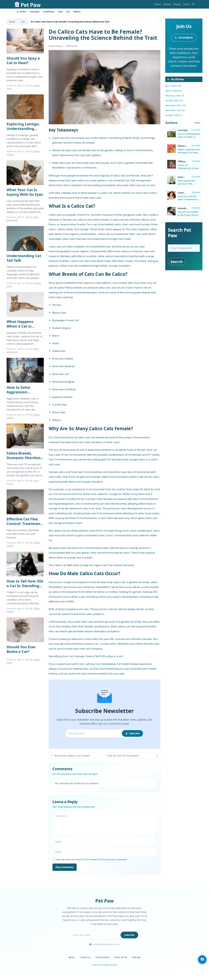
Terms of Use (120, 957)
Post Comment (65, 867)
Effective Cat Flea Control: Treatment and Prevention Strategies (24, 525)
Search (176, 261)
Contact (167, 4)
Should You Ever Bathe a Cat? (21, 649)
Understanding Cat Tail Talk (24, 258)
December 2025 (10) (175, 105)
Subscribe (134, 733)
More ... (198, 122)
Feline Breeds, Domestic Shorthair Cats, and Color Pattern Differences (24, 460)
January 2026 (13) (174, 100)
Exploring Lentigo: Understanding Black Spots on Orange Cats (23, 130)
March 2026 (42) (173, 90)
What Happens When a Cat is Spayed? (20, 326)
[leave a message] (202, 959)
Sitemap (136, 957)
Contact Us (85, 957)
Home (23, 11)
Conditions (48, 11)
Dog (60, 11)
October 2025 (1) (173, 115)
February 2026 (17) (174, 95)
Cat (68, 11)
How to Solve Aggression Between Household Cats (25, 394)
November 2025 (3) (175, 110)
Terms (186, 4)
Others (76, 11)
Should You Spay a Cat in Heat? (23, 60)
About (158, 4)
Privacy (177, 4)
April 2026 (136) (173, 85)
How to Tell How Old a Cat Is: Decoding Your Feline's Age (25, 586)
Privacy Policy (102, 957)
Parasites (34, 11)
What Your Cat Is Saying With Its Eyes (25, 192)
